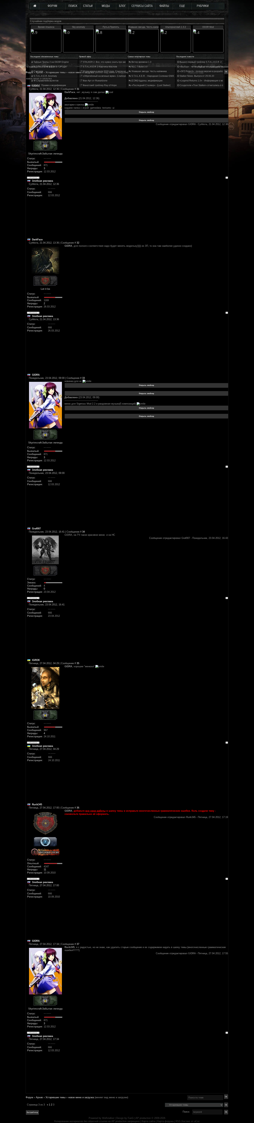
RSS (178, 1121)
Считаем (38, 71)
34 (83, 531)
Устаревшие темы (55, 1097)
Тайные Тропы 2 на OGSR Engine (51, 62)
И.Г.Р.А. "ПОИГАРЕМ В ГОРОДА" (50, 66)
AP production (143, 1118)
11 (45, 869)
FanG (131, 1118)
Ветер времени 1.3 (141, 62)
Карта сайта (148, 1121)
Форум (29, 72)
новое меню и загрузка (81, 1097)
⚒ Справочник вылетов (45, 80)
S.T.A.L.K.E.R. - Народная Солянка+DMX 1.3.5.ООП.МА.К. (161, 76)
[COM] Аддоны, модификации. (147, 80)
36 (78, 807)
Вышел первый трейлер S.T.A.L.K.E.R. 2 (200, 62)
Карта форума (165, 1121)
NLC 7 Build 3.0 (139, 66)
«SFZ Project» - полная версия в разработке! (203, 71)
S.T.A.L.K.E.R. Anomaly (45, 76)
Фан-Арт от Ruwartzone (94, 80)
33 (83, 378)
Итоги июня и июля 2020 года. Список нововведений (110, 71)
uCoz (197, 1121)
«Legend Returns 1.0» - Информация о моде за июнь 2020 (210, 80)
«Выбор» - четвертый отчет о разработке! (201, 66)
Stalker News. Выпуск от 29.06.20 (196, 76)
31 (78, 89)
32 (78, 242)
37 (78, 944)
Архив (39, 1097)
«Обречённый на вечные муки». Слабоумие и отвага (110, 76)
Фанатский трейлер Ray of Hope (99, 85)
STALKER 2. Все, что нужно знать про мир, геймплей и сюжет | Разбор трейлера (125, 62)
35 (78, 663)
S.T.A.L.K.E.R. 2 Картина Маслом (99, 66)
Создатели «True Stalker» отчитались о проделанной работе (211, 85)
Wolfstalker (108, 1118)
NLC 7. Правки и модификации (49, 85)
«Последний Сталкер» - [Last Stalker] (150, 85)
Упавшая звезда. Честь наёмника (149, 71)
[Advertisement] (146, 212)
